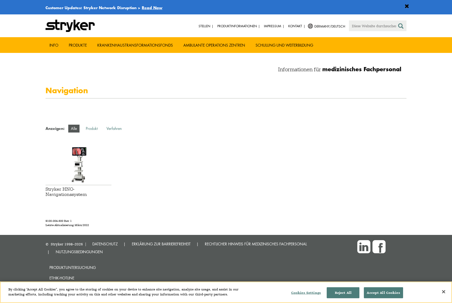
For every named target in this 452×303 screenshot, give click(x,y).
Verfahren (114, 128)
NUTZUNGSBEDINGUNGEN (79, 251)
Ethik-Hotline (61, 278)
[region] (226, 292)
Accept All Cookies (383, 293)
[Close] (443, 292)
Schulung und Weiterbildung (284, 45)
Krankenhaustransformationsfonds (135, 45)
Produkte (78, 45)
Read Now (152, 7)
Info (53, 45)
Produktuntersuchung (72, 267)
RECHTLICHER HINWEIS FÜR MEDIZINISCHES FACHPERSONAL (256, 243)
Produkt (92, 128)
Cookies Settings (306, 293)
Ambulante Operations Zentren (214, 45)
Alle (74, 128)
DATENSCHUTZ (105, 243)
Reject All (343, 293)
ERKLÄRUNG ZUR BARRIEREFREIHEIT (161, 243)
